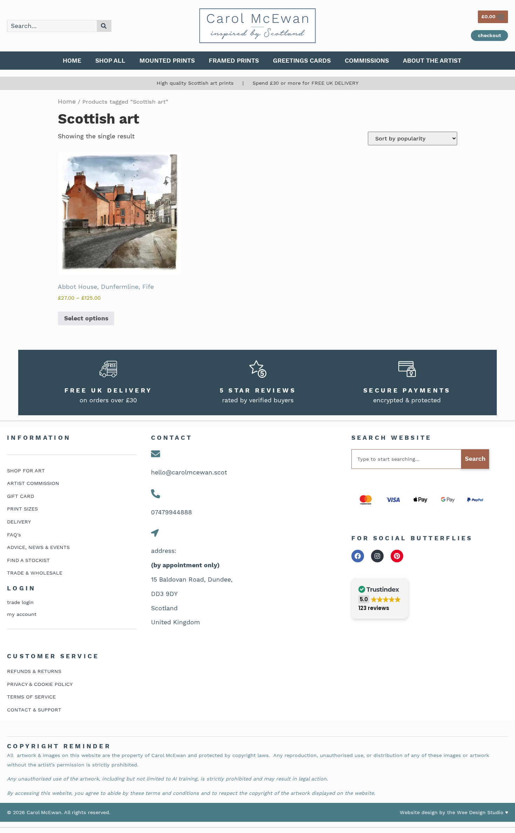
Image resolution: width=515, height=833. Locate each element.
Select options (86, 318)
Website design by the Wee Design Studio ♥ (454, 812)
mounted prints (167, 60)
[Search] (104, 26)
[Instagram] (377, 556)
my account (21, 614)
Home (67, 101)
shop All (110, 60)
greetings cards (302, 60)
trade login (20, 602)
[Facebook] (357, 556)
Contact (172, 437)
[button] (379, 598)
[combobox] (52, 26)
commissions (367, 60)
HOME (72, 60)
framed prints (234, 60)
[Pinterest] (397, 556)
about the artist (432, 60)
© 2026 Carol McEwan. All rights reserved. (58, 812)
